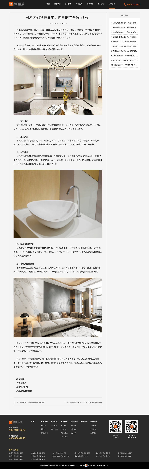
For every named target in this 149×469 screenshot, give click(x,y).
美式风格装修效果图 (81, 456)
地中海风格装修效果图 (82, 453)
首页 (48, 4)
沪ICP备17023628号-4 (77, 465)
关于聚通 (112, 4)
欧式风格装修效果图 (103, 453)
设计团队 (68, 4)
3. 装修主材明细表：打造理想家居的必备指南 (124, 32)
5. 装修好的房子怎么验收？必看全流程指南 (124, 41)
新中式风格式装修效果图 (61, 456)
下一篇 (83, 402)
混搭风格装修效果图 (16, 459)
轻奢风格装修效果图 (125, 456)
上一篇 (30, 402)
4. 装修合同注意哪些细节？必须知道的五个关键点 (124, 37)
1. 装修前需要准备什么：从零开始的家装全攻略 (124, 23)
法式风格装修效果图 (125, 453)
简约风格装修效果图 (103, 456)
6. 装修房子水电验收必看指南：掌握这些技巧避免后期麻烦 (124, 46)
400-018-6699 (132, 4)
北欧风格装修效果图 (16, 456)
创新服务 (90, 4)
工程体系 (79, 4)
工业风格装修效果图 (59, 453)
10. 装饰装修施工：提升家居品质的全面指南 (124, 65)
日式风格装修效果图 (38, 456)
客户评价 (101, 4)
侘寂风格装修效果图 (38, 453)
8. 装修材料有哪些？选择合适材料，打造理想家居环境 (124, 56)
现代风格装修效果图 (38, 459)
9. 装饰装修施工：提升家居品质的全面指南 (124, 60)
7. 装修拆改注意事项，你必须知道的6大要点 (124, 51)
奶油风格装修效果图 (16, 453)
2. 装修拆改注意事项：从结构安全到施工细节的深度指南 (124, 27)
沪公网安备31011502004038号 (98, 465)
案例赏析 (57, 4)
